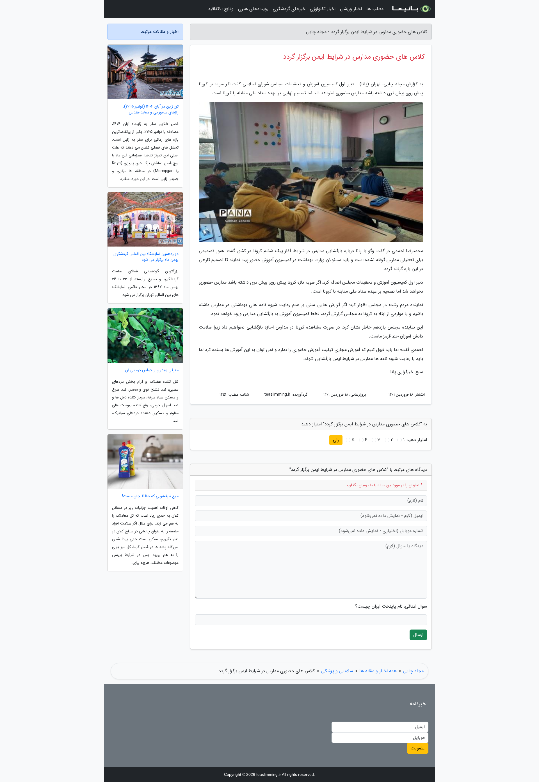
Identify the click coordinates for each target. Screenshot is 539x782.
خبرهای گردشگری (289, 8)
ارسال (418, 634)
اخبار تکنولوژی (322, 8)
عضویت (417, 748)
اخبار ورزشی (351, 8)
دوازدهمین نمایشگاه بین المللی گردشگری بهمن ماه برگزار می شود (146, 257)
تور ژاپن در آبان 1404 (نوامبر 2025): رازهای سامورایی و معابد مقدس (151, 109)
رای (336, 439)
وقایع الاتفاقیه (221, 8)
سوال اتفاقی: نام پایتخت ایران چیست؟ (391, 606)
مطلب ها (374, 8)
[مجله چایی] (411, 9)
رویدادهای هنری (253, 8)
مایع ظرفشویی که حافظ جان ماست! (150, 496)
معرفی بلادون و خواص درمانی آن (152, 370)
